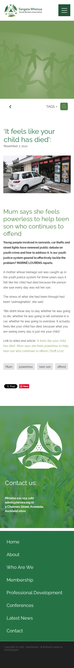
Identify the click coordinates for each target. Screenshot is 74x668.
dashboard (32, 647)
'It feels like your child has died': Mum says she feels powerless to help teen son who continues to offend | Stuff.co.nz (35, 346)
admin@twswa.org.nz (19, 502)
